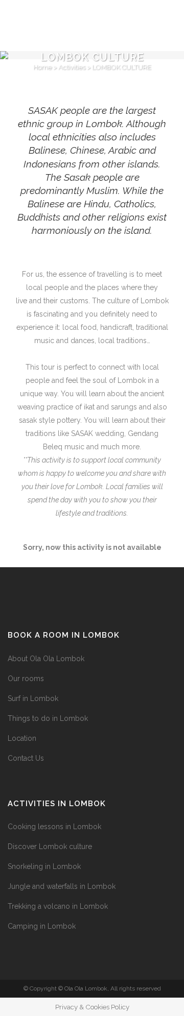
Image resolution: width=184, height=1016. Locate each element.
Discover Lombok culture (50, 846)
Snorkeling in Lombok (44, 866)
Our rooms (26, 678)
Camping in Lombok (42, 926)
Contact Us (26, 758)
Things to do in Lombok (48, 718)
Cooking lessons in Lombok (54, 827)
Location (22, 738)
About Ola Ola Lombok (46, 659)
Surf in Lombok (33, 698)
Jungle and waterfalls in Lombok (62, 886)
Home (42, 67)
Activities (71, 67)
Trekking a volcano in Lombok (58, 906)
